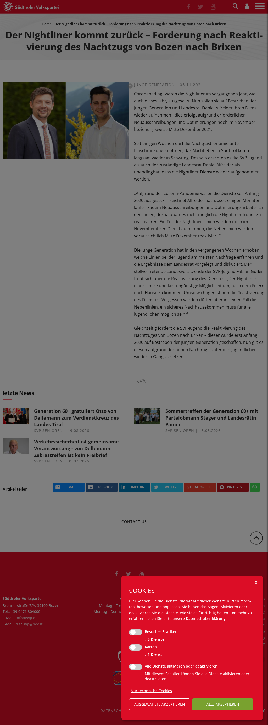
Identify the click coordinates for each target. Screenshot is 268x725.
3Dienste (154, 639)
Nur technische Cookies (151, 690)
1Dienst (153, 654)
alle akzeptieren (222, 704)
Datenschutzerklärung (206, 618)
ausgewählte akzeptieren (159, 704)
